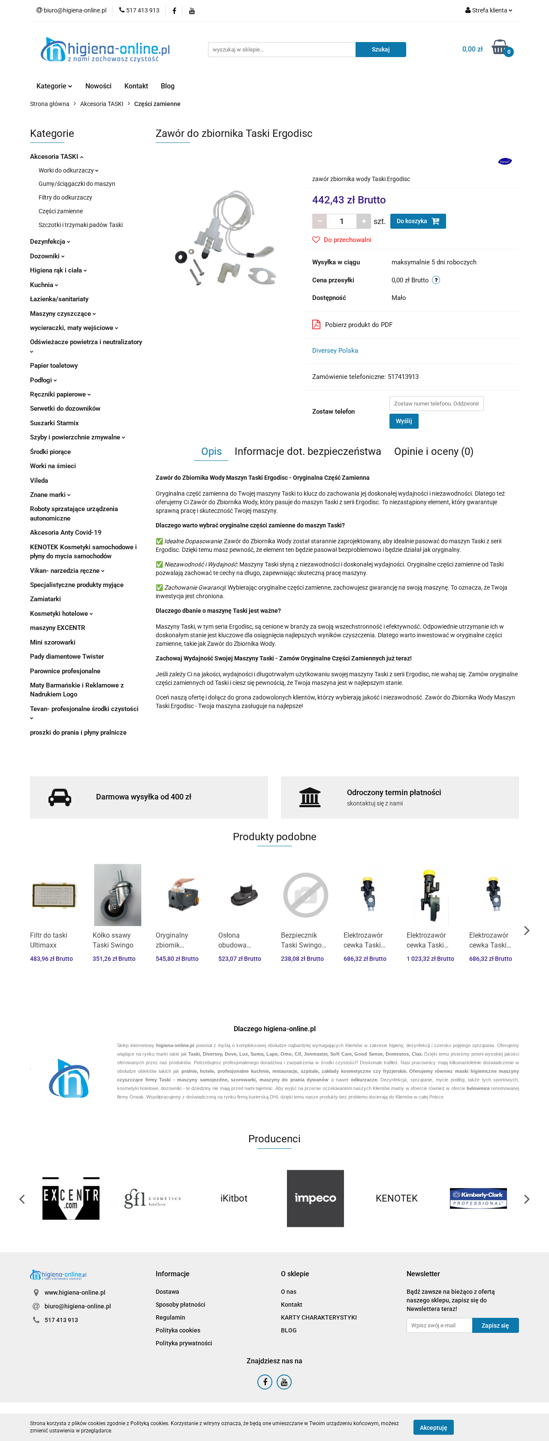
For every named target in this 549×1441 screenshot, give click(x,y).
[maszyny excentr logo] (71, 1198)
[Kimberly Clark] (478, 1198)
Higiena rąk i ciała (57, 270)
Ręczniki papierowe (58, 394)
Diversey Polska (335, 350)
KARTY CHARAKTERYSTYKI (319, 1317)
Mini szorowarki (52, 642)
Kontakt (136, 86)
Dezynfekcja (48, 241)
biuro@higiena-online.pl (78, 1306)
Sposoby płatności (180, 1304)
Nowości (98, 86)
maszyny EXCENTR (57, 628)
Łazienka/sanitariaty (59, 299)
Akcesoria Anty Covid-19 (66, 532)
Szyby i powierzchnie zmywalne (76, 437)
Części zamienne (61, 211)
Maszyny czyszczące (61, 314)
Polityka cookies (178, 1330)
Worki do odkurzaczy (67, 170)
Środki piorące (50, 452)
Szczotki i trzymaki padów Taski (81, 224)
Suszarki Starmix (54, 423)
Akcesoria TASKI (55, 156)
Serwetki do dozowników (65, 408)
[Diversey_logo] (505, 160)
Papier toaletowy (54, 365)
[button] (173, 1274)
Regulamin (170, 1317)
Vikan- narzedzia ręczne (65, 571)
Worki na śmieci (53, 466)
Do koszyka (412, 221)
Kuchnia (42, 285)
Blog (168, 86)
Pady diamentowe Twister (67, 656)
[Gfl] (152, 1198)
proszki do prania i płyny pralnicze (78, 732)
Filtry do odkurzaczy (65, 197)
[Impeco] (315, 1198)
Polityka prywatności (184, 1343)
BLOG (289, 1330)
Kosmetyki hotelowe (60, 614)
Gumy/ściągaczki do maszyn (77, 183)
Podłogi (42, 380)
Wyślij (404, 421)
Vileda (39, 480)
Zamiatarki (45, 599)
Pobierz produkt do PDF (358, 325)
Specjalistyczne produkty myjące (77, 585)
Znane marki (48, 495)
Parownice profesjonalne (65, 671)
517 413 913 (61, 1320)
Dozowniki (45, 256)
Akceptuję (433, 1427)
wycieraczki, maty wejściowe (72, 328)
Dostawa (167, 1291)
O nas (288, 1291)
